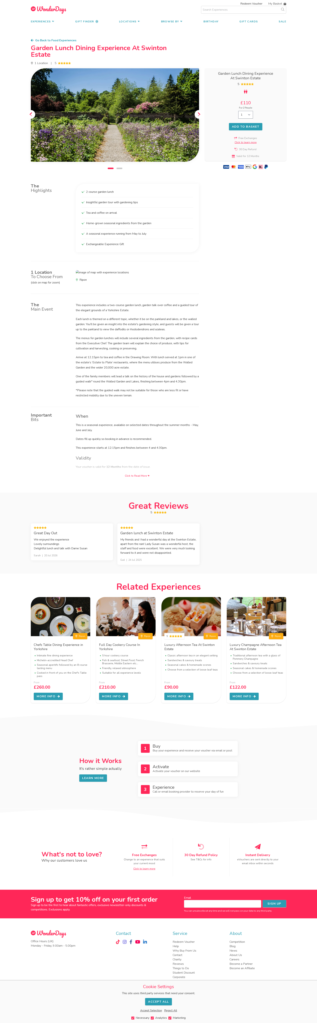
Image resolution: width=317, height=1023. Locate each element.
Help (176, 946)
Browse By (170, 21)
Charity (177, 959)
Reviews (178, 964)
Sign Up (274, 904)
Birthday (210, 21)
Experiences (41, 21)
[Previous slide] (30, 114)
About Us (235, 955)
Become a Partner (241, 964)
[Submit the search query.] (282, 9)
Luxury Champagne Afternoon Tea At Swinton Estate (255, 647)
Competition (237, 942)
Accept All (158, 1002)
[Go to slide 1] (111, 168)
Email (187, 898)
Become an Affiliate (242, 968)
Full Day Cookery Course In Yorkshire (119, 647)
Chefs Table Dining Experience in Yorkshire (58, 647)
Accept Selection (151, 1010)
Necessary (142, 1018)
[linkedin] (145, 942)
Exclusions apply (59, 910)
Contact (177, 955)
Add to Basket (245, 127)
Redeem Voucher (251, 4)
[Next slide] (199, 114)
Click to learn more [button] (246, 142)
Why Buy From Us (184, 951)
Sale (282, 21)
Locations (127, 21)
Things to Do (181, 968)
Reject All (170, 1010)
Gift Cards (248, 21)
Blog (232, 946)
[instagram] (125, 942)
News (233, 951)
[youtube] (137, 942)
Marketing (179, 1018)
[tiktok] (118, 942)
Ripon (82, 636)
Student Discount (184, 973)
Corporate (179, 977)
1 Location (41, 63)
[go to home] (48, 10)
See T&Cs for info (201, 859)
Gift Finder (84, 21)
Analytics (161, 1018)
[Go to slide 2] (119, 168)
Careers (234, 959)
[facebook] (131, 942)
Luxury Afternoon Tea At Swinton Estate (189, 647)
